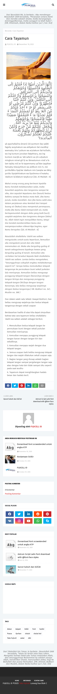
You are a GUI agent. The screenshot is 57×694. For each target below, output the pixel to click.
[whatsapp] (38, 521)
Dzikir (26, 629)
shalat (27, 634)
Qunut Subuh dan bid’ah (29, 567)
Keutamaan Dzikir (25, 456)
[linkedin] (28, 514)
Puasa (9, 634)
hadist (41, 629)
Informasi (27, 681)
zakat (22, 638)
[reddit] (38, 514)
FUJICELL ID (11, 44)
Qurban (18, 634)
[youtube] (28, 521)
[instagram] (19, 521)
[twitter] (19, 514)
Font (34, 629)
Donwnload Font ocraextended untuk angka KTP (34, 446)
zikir (29, 638)
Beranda (8, 31)
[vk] (10, 521)
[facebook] (10, 514)
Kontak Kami (39, 681)
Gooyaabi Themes (46, 690)
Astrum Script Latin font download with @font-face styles (34, 556)
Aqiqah (18, 629)
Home (17, 681)
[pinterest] (47, 514)
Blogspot (21, 690)
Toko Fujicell (12, 638)
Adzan (9, 629)
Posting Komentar (13, 494)
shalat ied (37, 634)
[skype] (47, 521)
